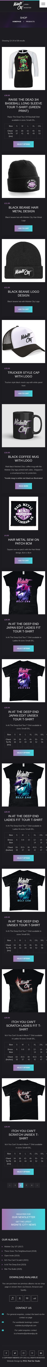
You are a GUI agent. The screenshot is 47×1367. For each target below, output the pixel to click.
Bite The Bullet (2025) (13, 1269)
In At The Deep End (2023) (15, 1264)
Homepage (17, 21)
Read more (23, 486)
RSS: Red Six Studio (31, 1361)
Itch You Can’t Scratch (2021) (16, 1260)
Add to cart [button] (23, 228)
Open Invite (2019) (12, 1255)
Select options (23, 144)
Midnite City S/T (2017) (13, 1246)
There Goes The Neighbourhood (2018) (20, 1251)
